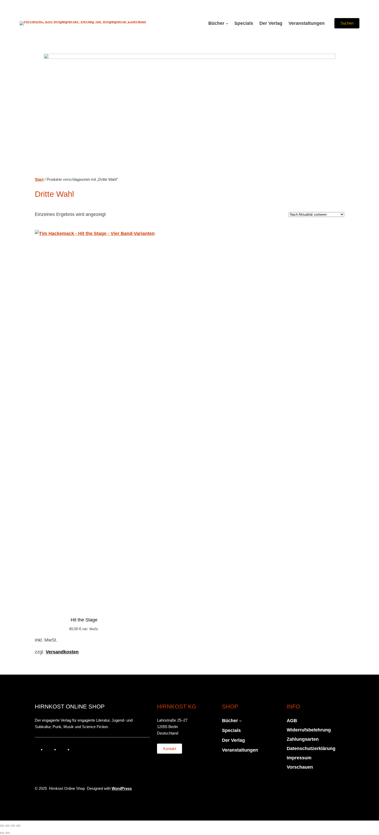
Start (39, 179)
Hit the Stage (84, 619)
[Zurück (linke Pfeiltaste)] (2, 833)
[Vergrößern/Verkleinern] (2, 825)
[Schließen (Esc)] (18, 825)
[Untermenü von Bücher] (227, 23)
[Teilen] (13, 825)
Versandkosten (62, 651)
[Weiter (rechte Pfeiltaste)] (7, 833)
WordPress (122, 788)
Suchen (347, 23)
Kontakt (169, 748)
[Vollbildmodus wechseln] (7, 825)
